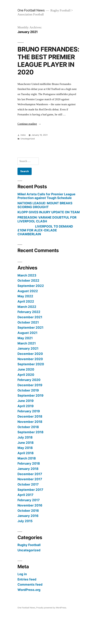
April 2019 (25, 406)
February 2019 (28, 411)
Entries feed (26, 579)
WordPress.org (28, 590)
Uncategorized (28, 138)
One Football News (31, 10)
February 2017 (28, 500)
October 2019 (28, 390)
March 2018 (26, 458)
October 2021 (28, 322)
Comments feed (29, 584)
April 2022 (25, 301)
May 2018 (25, 448)
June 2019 (25, 401)
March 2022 (26, 307)
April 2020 (25, 375)
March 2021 (26, 343)
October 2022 (28, 280)
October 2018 (28, 427)
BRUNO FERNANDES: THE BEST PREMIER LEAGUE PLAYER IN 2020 (48, 60)
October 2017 (28, 484)
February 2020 (28, 380)
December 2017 (29, 474)
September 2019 (30, 395)
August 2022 (27, 291)
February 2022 (28, 312)
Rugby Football (29, 545)
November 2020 (30, 359)
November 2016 (29, 505)
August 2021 (27, 333)
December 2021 (29, 317)
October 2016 (28, 511)
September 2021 (30, 327)
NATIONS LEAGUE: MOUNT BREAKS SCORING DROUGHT (44, 205)
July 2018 (25, 437)
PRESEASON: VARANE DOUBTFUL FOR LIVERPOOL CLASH (46, 219)
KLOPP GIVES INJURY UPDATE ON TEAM (48, 212)
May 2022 (25, 296)
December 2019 (29, 385)
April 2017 (25, 495)
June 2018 (25, 443)
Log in (22, 574)
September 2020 (30, 364)
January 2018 (27, 469)
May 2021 (25, 338)
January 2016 (27, 516)
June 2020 (25, 369)
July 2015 (25, 521)
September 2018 (30, 432)
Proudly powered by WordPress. (51, 607)
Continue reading (29, 124)
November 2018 (29, 422)
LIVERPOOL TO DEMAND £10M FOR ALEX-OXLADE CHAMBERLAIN (45, 230)
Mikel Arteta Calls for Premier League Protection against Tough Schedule (46, 196)
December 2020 (30, 354)
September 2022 (30, 286)
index (23, 135)
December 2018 (29, 416)
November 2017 (29, 479)
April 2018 (25, 453)
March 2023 (26, 275)
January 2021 (27, 348)
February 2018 (28, 463)
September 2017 (30, 490)
